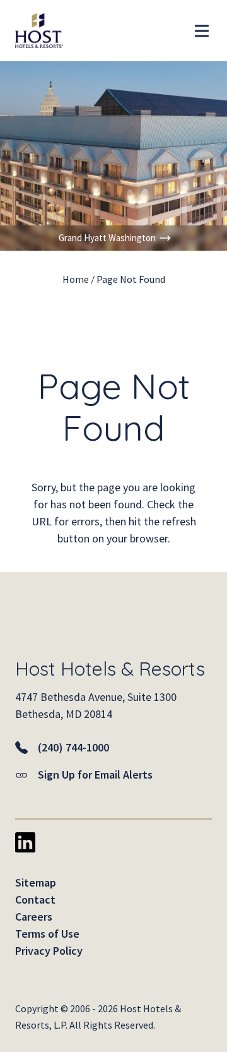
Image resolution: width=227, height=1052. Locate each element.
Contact (35, 899)
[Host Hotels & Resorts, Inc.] (31, 30)
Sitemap (35, 882)
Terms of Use (47, 933)
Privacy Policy (49, 950)
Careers (33, 916)
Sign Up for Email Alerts (95, 774)
